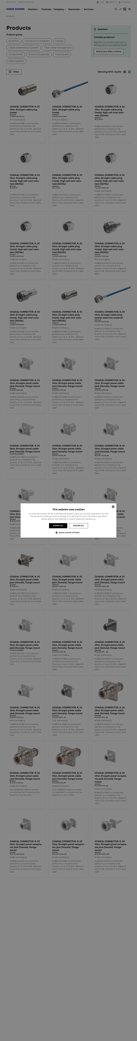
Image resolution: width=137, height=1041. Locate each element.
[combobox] (113, 506)
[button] (68, 532)
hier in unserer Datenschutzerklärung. (79, 519)
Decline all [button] (78, 526)
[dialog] (69, 520)
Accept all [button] (58, 526)
